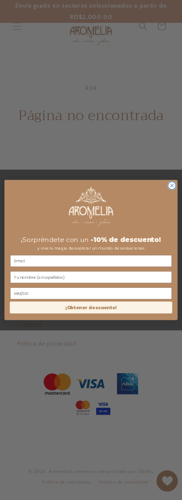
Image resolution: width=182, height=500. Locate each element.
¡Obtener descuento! (91, 307)
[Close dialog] (172, 185)
